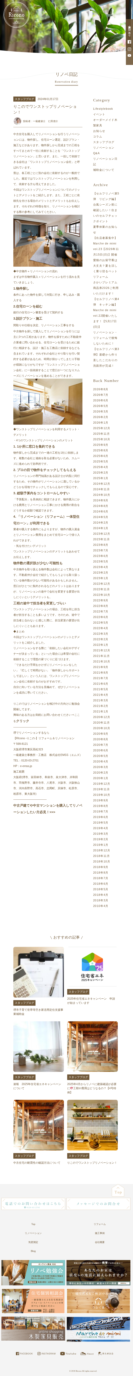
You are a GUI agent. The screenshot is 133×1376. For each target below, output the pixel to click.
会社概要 (100, 1242)
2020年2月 (100, 772)
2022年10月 (101, 594)
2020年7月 (100, 744)
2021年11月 (101, 655)
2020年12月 (101, 717)
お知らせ (99, 131)
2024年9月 (100, 500)
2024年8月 (100, 505)
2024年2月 (100, 522)
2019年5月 (100, 822)
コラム (97, 136)
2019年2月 (100, 839)
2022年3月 (100, 633)
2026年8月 (100, 389)
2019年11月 (101, 789)
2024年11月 (101, 489)
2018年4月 (100, 894)
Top (33, 1224)
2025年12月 (101, 428)
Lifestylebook (103, 108)
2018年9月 (100, 867)
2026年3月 (100, 411)
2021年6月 (100, 683)
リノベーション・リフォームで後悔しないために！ (105, 338)
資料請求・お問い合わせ (129, 29)
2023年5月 (100, 561)
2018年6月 (100, 883)
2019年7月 (100, 811)
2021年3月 (100, 700)
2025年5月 (100, 461)
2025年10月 (101, 439)
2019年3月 (100, 833)
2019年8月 (100, 805)
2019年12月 (101, 783)
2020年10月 (101, 728)
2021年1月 (100, 711)
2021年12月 (101, 650)
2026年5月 (100, 406)
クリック (22, 721)
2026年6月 (100, 400)
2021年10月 (101, 661)
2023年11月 (101, 539)
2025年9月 (100, 444)
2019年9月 (100, 800)
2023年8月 (100, 544)
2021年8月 (100, 672)
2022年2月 (100, 639)
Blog (33, 1251)
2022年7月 (100, 611)
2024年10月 (101, 494)
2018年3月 (100, 900)
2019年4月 (100, 828)
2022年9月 (100, 600)
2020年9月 (100, 733)
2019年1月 (100, 844)
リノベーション (33, 1233)
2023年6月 (100, 555)
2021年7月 (100, 678)
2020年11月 (101, 722)
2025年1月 (100, 478)
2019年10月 (101, 794)
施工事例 (100, 1233)
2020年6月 (100, 750)
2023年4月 (100, 567)
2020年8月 (100, 739)
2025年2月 (100, 472)
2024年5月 (100, 517)
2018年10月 (101, 861)
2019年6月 (100, 817)
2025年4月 (100, 467)
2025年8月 (100, 450)
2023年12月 (101, 533)
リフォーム (100, 1224)
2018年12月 (101, 850)
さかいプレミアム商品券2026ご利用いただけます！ (106, 288)
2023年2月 (100, 572)
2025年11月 (101, 433)
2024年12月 (101, 483)
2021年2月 (100, 705)
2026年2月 (100, 417)
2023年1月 (100, 578)
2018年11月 (101, 855)
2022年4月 (100, 628)
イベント (99, 114)
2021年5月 (100, 689)
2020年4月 (100, 761)
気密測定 (33, 1242)
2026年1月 (100, 422)
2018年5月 (100, 889)
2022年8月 (100, 605)
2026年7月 (100, 394)
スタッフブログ (103, 142)
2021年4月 (100, 694)
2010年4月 (100, 905)
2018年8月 (100, 872)
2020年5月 (100, 755)
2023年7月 (100, 550)
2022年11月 (101, 589)
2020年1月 (100, 778)
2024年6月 (100, 511)
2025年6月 (100, 456)
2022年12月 (101, 583)
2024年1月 (100, 528)
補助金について (103, 169)
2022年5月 (100, 622)
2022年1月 (100, 644)
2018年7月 (100, 878)
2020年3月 (100, 767)
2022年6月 (100, 617)
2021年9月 (100, 667)
